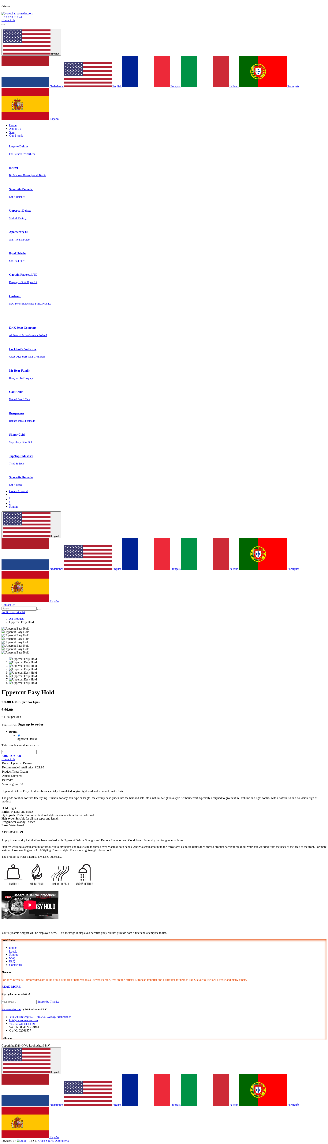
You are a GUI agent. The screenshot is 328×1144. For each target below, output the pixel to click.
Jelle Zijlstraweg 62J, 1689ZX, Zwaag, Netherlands (40, 1016)
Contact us (15, 964)
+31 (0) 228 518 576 (12, 17)
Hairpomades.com (11, 1009)
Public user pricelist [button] (13, 612)
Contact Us (8, 20)
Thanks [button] (54, 1001)
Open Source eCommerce (53, 1140)
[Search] (38, 609)
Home (13, 947)
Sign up (13, 954)
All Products (16, 618)
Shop (12, 958)
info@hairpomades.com (23, 1020)
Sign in (13, 506)
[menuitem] (13, 125)
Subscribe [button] (43, 1001)
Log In (13, 951)
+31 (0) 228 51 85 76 (22, 1023)
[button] (12, 755)
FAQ (12, 961)
